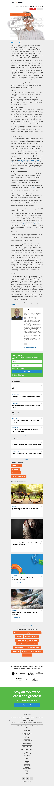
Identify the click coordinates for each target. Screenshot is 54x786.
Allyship (14, 385)
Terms (27, 771)
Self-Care (27, 742)
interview (34, 187)
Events (27, 6)
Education (27, 734)
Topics (17, 6)
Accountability (16, 14)
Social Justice (16, 473)
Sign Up (33, 8)
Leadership (15, 469)
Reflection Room (27, 746)
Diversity (24, 651)
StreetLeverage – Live (27, 753)
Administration (16, 465)
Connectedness (19, 647)
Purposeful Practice (36, 651)
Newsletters (27, 764)
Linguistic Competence (18, 476)
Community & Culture (31, 636)
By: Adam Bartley (14, 33)
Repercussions (18, 632)
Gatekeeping (15, 427)
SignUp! (13, 304)
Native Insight (27, 739)
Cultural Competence (27, 733)
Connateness (15, 394)
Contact (27, 762)
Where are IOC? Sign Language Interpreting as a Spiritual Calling (27, 722)
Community (27, 14)
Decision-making (21, 640)
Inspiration (27, 737)
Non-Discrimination (27, 768)
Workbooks (27, 755)
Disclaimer (27, 767)
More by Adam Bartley (30, 347)
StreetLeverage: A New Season (27, 720)
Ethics (27, 736)
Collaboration (27, 655)
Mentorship (15, 418)
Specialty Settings (27, 743)
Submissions (27, 765)
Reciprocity (16, 651)
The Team (27, 761)
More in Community (27, 625)
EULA (27, 773)
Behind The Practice (35, 6)
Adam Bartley (28, 309)
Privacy (27, 770)
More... (27, 435)
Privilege (19, 636)
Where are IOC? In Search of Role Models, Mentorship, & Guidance (27, 724)
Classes (22, 6)
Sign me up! (27, 705)
